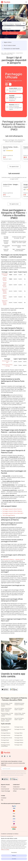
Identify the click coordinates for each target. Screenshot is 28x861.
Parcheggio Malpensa (5, 733)
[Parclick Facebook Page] (7, 756)
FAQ (2, 800)
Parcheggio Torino (18, 744)
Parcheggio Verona (5, 742)
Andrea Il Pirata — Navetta (5, 297)
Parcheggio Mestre (5, 727)
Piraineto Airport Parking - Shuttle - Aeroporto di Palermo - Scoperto (6, 709)
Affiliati (15, 791)
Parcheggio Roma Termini (6, 737)
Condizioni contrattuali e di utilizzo (9, 833)
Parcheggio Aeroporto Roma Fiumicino (12, 509)
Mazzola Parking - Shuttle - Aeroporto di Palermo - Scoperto (7, 705)
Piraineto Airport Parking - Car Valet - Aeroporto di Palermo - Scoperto (6, 719)
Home (2, 53)
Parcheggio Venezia (19, 727)
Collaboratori (16, 786)
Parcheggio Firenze (19, 737)
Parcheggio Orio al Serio (20, 729)
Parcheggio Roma (18, 735)
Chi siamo (3, 786)
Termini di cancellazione (7, 836)
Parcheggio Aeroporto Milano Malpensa (12, 511)
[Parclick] (5, 2)
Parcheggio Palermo (11, 53)
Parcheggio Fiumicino (5, 735)
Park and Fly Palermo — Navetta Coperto (13, 559)
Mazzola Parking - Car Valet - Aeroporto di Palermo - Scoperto (7, 714)
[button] (14, 23)
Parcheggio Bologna (19, 742)
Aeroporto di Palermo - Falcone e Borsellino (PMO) (8, 54)
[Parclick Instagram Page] (2, 756)
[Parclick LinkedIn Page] (5, 756)
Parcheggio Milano (18, 733)
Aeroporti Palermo (19, 53)
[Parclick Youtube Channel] (10, 756)
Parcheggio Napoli (5, 740)
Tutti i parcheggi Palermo (8, 515)
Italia (5, 53)
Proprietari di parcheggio (19, 789)
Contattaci (3, 797)
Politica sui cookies (5, 849)
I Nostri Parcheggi (5, 791)
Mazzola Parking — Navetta (4, 279)
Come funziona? (5, 789)
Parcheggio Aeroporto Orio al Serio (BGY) (12, 513)
